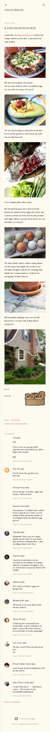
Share (7, 396)
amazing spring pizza (24, 35)
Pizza (12, 424)
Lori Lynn (17, 643)
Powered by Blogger (27, 719)
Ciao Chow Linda (21, 682)
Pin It (6, 389)
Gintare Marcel (32, 724)
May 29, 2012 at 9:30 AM (22, 461)
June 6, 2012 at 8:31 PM (22, 696)
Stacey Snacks (13, 10)
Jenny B (17, 619)
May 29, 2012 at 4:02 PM (22, 480)
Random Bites (21, 424)
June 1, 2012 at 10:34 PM (22, 675)
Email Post (15, 420)
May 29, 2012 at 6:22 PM (22, 524)
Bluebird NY (18, 600)
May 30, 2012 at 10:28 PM (23, 611)
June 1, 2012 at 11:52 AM (22, 656)
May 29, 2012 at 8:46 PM (22, 574)
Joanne (16, 556)
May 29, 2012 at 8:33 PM (22, 548)
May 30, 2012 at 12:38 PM (23, 593)
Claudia (16, 532)
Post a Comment (12, 702)
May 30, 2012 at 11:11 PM (22, 635)
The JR (16, 469)
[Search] (44, 4)
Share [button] (6, 420)
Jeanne (16, 582)
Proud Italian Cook (22, 664)
